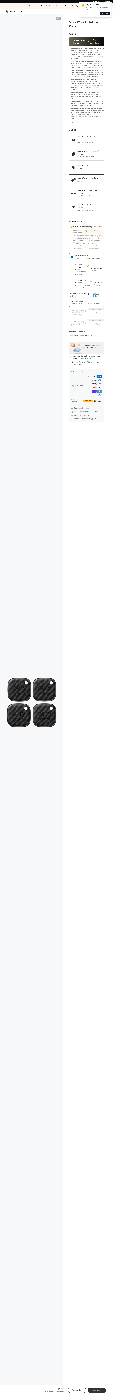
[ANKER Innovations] (101, 2)
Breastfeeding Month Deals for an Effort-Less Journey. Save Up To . (57, 6)
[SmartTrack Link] (86, 167)
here (94, 335)
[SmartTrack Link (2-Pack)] (86, 154)
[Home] (13, 11)
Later (96, 13)
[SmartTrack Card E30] (86, 139)
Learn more (77, 364)
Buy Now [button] (97, 1390)
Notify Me (105, 13)
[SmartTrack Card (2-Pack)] (86, 193)
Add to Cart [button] (77, 1390)
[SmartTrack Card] (86, 207)
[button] (73, 122)
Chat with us (85, 358)
